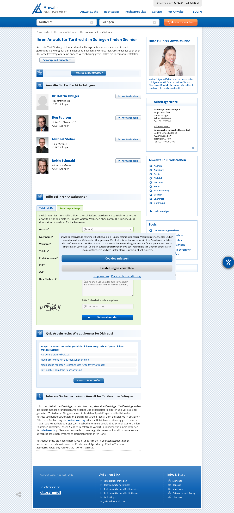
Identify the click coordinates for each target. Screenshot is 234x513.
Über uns (177, 497)
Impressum (101, 276)
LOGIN (197, 12)
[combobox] (108, 229)
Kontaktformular (170, 85)
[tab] (57, 60)
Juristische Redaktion (114, 501)
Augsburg (159, 170)
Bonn (156, 186)
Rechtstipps (111, 12)
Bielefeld (158, 178)
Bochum (158, 182)
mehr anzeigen (161, 211)
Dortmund (159, 202)
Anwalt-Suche (89, 12)
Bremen (158, 194)
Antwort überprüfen (89, 380)
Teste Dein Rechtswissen (88, 72)
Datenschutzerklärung (126, 276)
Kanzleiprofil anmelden (115, 480)
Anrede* (44, 229)
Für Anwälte (175, 12)
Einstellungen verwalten (117, 268)
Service (157, 12)
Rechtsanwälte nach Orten (116, 484)
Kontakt (177, 484)
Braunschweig (161, 190)
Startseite (177, 480)
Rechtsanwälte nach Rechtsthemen (121, 493)
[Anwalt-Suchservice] (51, 9)
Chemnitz (159, 198)
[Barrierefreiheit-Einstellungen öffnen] (228, 262)
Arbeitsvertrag (76, 420)
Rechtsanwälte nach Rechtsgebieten (121, 489)
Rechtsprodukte (135, 12)
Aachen (158, 165)
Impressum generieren (167, 230)
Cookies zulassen (117, 258)
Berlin (157, 174)
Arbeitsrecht (48, 430)
